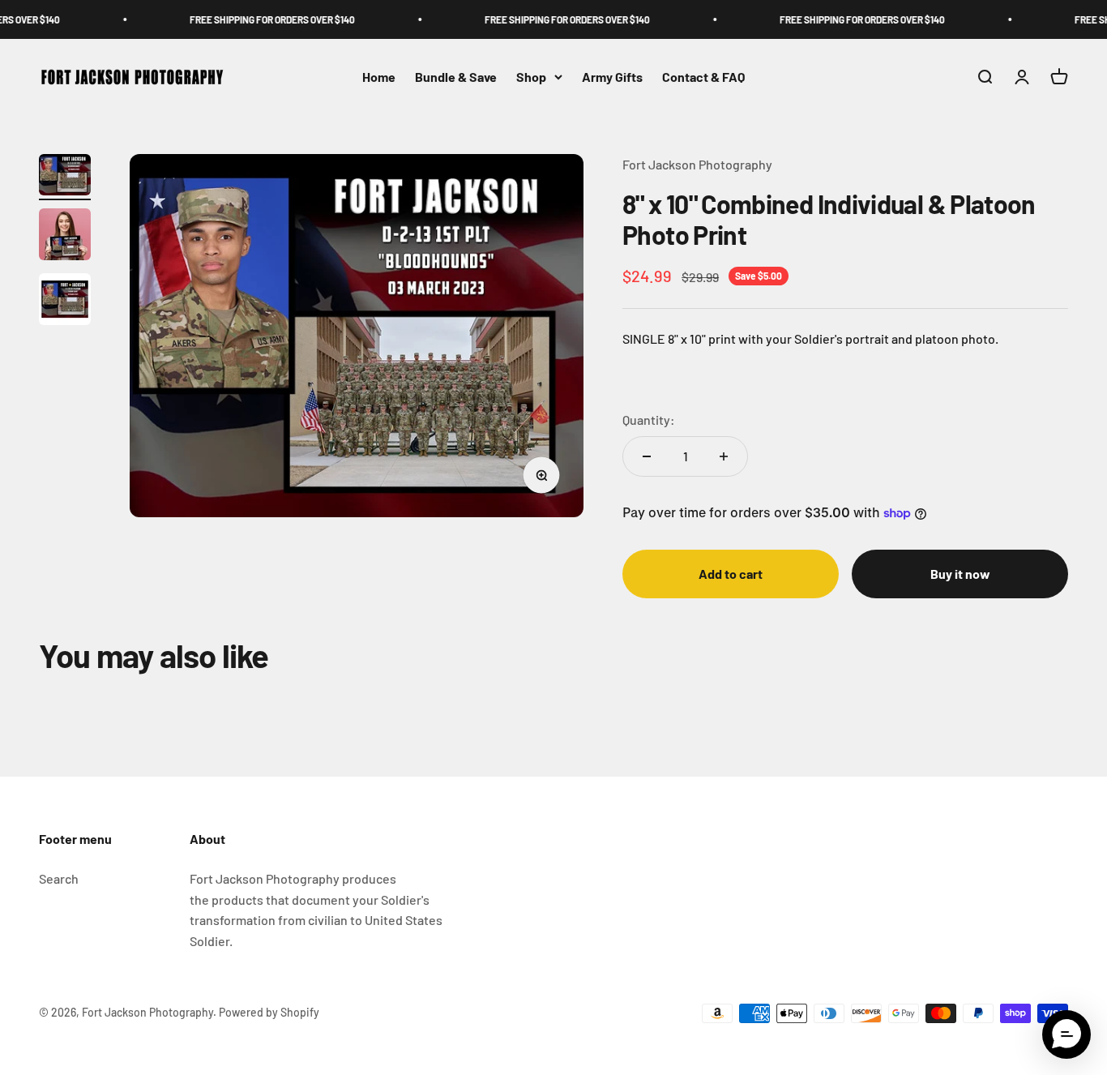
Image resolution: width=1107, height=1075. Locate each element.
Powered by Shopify (269, 1012)
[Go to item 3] (65, 301)
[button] (1066, 1034)
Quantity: (648, 419)
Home (378, 76)
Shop (531, 76)
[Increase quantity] (723, 456)
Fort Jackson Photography (697, 164)
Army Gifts (612, 76)
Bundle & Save (456, 76)
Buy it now (960, 573)
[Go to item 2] (65, 236)
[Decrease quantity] (646, 456)
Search (59, 878)
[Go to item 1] (65, 177)
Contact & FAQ (703, 76)
